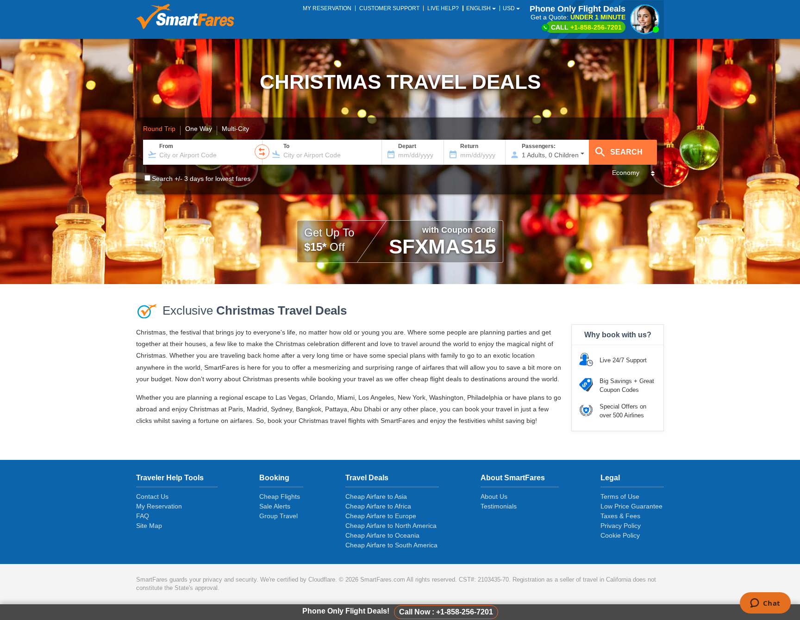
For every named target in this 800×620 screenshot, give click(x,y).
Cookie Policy (620, 535)
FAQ (142, 516)
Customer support (389, 8)
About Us (494, 496)
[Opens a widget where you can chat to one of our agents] (765, 603)
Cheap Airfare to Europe (380, 516)
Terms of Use (619, 496)
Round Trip (159, 129)
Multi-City (235, 129)
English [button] (479, 8)
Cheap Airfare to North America (391, 525)
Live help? (443, 8)
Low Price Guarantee (631, 506)
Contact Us (152, 496)
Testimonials (499, 506)
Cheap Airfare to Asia (376, 496)
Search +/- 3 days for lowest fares (201, 178)
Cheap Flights (279, 496)
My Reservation (159, 506)
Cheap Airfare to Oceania (382, 535)
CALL (586, 27)
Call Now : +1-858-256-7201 (446, 612)
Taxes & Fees (620, 516)
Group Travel (278, 516)
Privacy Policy (620, 525)
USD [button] (509, 8)
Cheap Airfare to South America (391, 545)
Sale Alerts (274, 506)
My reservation (327, 8)
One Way (198, 129)
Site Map (149, 525)
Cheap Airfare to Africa (378, 506)
